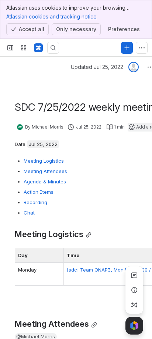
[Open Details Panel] (134, 290)
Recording (35, 202)
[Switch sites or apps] (24, 48)
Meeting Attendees (45, 171)
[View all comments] (134, 275)
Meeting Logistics (44, 161)
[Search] (53, 48)
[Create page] (134, 305)
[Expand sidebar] (10, 48)
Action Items (38, 192)
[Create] (127, 48)
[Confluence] (38, 48)
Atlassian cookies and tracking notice (51, 16)
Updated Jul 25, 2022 (97, 67)
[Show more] (142, 48)
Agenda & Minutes (45, 182)
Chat (29, 213)
